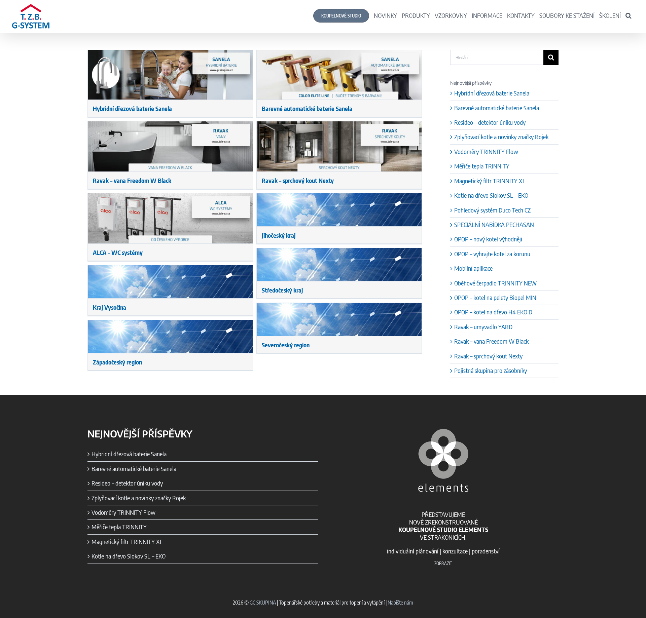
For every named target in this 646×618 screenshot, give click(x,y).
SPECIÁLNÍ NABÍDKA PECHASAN (494, 224)
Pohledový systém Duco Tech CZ (492, 210)
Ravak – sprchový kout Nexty (298, 180)
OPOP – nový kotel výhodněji (488, 239)
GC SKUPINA (263, 602)
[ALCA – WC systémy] (170, 218)
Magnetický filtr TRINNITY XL (490, 181)
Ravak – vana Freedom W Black (132, 180)
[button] (628, 15)
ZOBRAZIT (443, 563)
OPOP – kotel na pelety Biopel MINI (496, 297)
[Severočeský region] (339, 319)
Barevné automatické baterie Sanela (307, 108)
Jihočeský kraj (278, 235)
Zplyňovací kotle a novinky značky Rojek (501, 137)
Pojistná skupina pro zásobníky (490, 370)
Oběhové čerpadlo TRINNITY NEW (495, 283)
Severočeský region (286, 345)
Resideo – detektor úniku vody (490, 122)
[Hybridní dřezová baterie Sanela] (170, 75)
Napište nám (400, 602)
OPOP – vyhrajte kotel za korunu (492, 254)
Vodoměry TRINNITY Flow (486, 151)
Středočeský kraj (282, 290)
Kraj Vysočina (109, 307)
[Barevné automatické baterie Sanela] (339, 75)
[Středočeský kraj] (339, 264)
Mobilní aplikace (473, 268)
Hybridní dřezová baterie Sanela (132, 108)
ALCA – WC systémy (118, 252)
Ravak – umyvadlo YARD (483, 327)
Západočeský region (117, 362)
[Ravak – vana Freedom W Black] (170, 146)
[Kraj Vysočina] (170, 281)
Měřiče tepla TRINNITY (481, 166)
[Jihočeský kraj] (339, 209)
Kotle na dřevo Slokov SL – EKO (491, 195)
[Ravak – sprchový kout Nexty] (339, 146)
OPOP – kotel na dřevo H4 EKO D (493, 312)
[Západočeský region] (170, 336)
